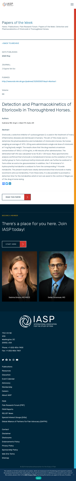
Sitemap (5, 458)
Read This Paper (13, 197)
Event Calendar (8, 379)
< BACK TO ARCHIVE (10, 43)
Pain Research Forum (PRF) (13, 405)
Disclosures (6, 438)
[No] (74, 475)
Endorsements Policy (11, 442)
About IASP (7, 395)
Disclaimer (6, 434)
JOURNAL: (6, 65)
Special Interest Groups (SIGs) (14, 418)
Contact (5, 430)
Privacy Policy (8, 446)
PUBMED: (6, 77)
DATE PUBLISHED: (10, 52)
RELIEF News (7, 413)
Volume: (5, 90)
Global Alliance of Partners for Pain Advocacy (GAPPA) (24, 422)
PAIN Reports (7, 409)
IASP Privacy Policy (31, 475)
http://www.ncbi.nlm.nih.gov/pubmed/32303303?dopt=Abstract (29, 81)
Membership (7, 387)
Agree (38, 478)
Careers (5, 391)
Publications (7, 367)
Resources (6, 371)
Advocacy (6, 383)
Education (6, 375)
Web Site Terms (8, 454)
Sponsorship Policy (10, 450)
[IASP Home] (8, 4)
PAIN (4, 401)
